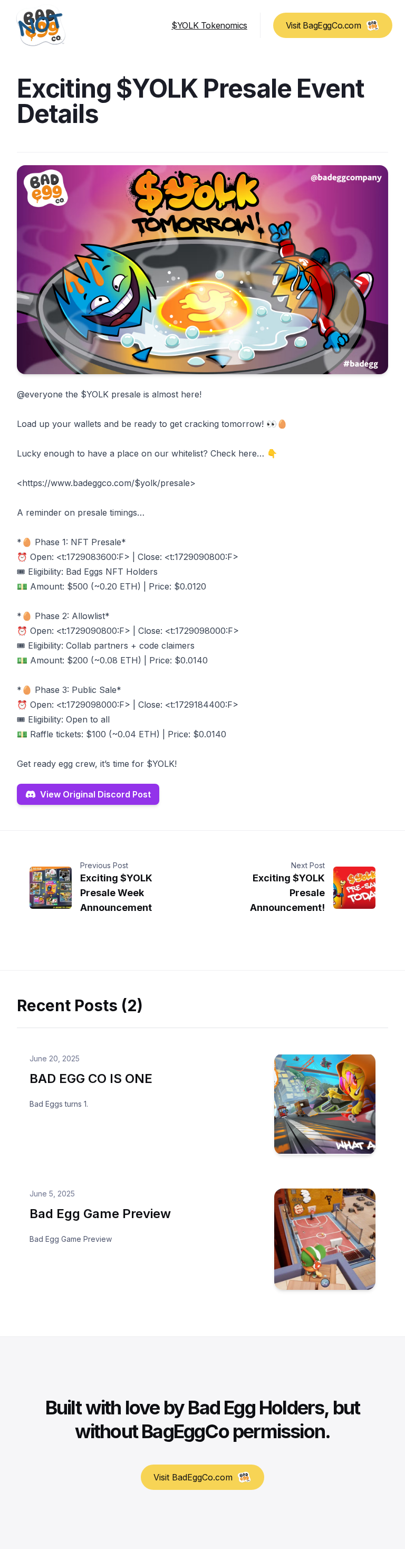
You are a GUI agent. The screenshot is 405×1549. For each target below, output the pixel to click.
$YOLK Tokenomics (209, 25)
